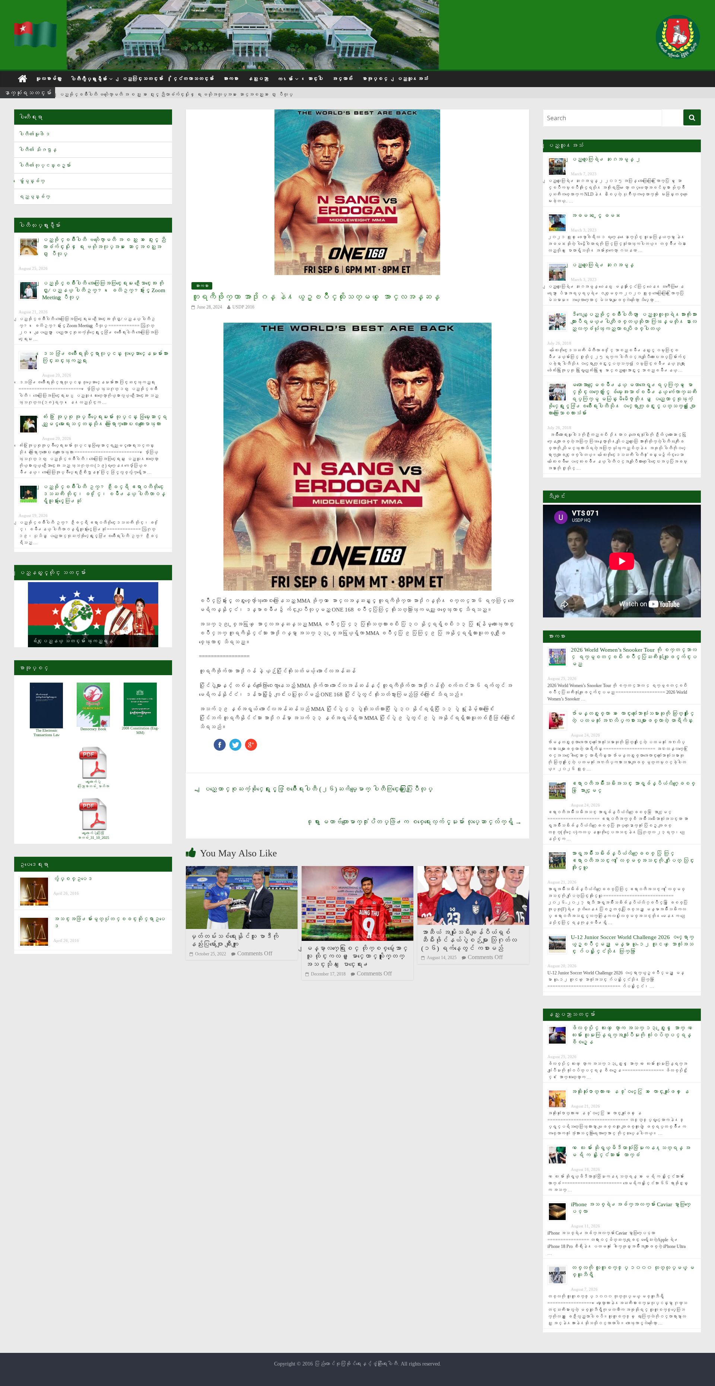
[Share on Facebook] (220, 742)
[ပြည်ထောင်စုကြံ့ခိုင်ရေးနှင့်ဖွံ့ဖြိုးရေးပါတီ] (35, 26)
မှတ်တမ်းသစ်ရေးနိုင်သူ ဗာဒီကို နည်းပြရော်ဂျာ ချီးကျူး (234, 940)
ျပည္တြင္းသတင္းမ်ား (142, 79)
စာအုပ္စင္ (375, 79)
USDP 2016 (243, 307)
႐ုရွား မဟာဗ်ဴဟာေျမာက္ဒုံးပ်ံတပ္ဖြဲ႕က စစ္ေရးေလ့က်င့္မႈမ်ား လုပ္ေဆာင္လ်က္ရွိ (414, 821)
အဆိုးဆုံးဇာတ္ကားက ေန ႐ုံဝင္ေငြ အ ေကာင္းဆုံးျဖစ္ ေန (630, 1092)
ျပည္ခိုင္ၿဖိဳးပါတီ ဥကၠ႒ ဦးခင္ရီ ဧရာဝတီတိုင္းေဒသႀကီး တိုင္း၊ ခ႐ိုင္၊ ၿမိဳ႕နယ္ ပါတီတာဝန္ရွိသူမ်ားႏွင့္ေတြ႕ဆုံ (103, 494)
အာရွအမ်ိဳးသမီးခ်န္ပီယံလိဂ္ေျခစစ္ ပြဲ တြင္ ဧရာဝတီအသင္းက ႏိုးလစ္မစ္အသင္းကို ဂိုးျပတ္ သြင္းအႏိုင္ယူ (632, 860)
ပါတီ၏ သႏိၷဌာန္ (38, 150)
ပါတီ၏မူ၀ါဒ (34, 134)
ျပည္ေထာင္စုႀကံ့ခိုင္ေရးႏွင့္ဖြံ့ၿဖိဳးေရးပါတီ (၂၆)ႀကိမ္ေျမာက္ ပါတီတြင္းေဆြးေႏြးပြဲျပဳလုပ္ (313, 789)
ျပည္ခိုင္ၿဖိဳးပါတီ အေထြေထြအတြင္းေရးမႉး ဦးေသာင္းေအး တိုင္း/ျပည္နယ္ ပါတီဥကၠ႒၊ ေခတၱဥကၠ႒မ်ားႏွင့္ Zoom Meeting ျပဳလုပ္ (103, 290)
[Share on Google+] (251, 742)
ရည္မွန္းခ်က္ (34, 196)
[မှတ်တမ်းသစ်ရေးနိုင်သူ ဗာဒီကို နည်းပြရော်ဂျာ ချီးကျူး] (242, 871)
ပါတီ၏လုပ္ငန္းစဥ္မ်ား (45, 165)
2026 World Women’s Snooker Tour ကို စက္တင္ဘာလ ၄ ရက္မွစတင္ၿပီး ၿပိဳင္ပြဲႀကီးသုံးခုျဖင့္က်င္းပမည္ (634, 657)
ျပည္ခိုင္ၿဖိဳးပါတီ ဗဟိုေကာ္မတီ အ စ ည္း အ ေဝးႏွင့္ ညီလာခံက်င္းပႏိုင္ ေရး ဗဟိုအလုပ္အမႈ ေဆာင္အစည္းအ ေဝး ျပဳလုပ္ (176, 93)
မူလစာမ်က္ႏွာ (48, 79)
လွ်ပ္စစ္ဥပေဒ (72, 879)
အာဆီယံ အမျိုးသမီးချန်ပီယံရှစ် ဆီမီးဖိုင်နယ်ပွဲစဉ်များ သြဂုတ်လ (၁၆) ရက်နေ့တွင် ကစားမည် (469, 940)
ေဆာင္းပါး (315, 79)
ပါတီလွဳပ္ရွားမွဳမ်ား (88, 79)
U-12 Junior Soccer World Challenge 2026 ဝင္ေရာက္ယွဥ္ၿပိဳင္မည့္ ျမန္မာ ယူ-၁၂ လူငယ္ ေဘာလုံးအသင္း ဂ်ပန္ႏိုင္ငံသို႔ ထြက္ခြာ (632, 944)
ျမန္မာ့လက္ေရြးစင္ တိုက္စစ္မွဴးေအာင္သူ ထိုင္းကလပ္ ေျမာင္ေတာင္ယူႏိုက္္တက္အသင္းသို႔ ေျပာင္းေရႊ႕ (356, 956)
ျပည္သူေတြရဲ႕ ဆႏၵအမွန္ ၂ (606, 159)
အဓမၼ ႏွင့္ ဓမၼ (595, 215)
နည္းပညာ (257, 79)
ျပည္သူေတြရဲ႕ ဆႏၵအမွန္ (602, 265)
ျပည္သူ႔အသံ (412, 79)
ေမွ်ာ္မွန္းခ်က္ (32, 181)
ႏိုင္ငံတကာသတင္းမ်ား (193, 79)
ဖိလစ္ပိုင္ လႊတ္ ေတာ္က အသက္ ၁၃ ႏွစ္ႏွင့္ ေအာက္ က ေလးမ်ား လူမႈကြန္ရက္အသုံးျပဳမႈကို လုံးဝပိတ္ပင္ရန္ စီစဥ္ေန (633, 1035)
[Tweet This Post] (235, 742)
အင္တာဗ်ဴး (342, 79)
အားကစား (230, 79)
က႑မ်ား (285, 79)
